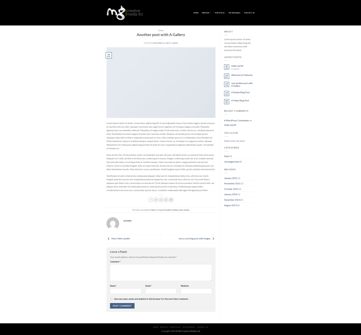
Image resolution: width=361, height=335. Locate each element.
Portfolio (220, 13)
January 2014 (230, 194)
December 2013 (232, 199)
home (195, 13)
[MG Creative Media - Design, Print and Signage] (124, 12)
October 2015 (231, 189)
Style (160, 30)
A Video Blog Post (240, 100)
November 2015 (232, 183)
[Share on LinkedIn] (171, 200)
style (181, 210)
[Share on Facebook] (150, 200)
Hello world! (237, 65)
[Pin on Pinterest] (166, 200)
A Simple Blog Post (240, 92)
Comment (115, 261)
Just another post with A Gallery (242, 84)
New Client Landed (120, 238)
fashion (175, 210)
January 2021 (230, 178)
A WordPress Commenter (236, 120)
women (186, 210)
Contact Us (249, 13)
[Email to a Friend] (161, 200)
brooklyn (168, 210)
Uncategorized (231, 161)
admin (175, 43)
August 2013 (230, 205)
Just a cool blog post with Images (195, 238)
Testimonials (234, 13)
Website (185, 286)
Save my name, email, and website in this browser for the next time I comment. (151, 299)
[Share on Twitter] (156, 200)
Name (113, 286)
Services (205, 13)
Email (148, 286)
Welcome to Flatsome (242, 75)
